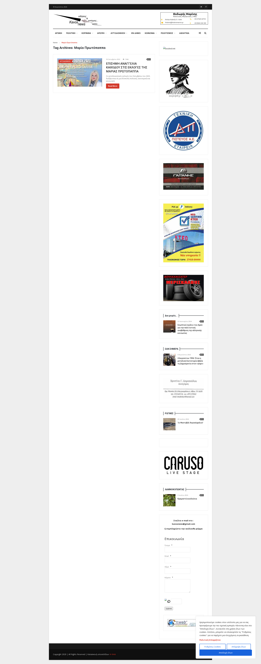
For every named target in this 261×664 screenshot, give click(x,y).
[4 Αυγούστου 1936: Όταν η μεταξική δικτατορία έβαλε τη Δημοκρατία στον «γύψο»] (169, 360)
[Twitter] (201, 7)
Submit (169, 608)
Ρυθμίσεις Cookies (212, 646)
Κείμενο (168, 577)
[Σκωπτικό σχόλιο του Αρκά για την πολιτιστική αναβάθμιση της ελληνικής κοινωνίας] (169, 326)
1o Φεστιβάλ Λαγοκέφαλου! (190, 423)
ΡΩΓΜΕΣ (169, 413)
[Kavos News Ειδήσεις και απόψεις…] (77, 19)
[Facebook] (206, 7)
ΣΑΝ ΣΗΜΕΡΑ (171, 349)
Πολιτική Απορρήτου (210, 640)
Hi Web (113, 654)
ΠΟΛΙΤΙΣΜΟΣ (167, 33)
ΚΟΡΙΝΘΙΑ (86, 33)
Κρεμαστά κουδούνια (187, 499)
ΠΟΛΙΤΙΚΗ (70, 33)
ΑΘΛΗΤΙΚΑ (184, 33)
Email (167, 556)
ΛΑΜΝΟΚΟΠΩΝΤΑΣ (174, 489)
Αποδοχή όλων (226, 652)
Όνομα (167, 545)
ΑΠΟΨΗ (100, 33)
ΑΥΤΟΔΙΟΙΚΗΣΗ (118, 33)
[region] (226, 637)
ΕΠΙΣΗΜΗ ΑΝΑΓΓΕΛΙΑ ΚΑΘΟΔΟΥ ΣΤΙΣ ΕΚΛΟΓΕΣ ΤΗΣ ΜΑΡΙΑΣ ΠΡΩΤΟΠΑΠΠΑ (126, 67)
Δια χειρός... (171, 315)
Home (55, 43)
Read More (112, 86)
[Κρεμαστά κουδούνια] (169, 500)
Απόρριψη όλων (239, 646)
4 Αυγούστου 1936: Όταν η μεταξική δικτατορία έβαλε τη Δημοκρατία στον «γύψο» (190, 361)
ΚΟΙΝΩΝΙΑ (150, 33)
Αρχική (58, 33)
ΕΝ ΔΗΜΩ (136, 33)
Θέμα (167, 567)
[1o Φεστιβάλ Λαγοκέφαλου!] (169, 424)
